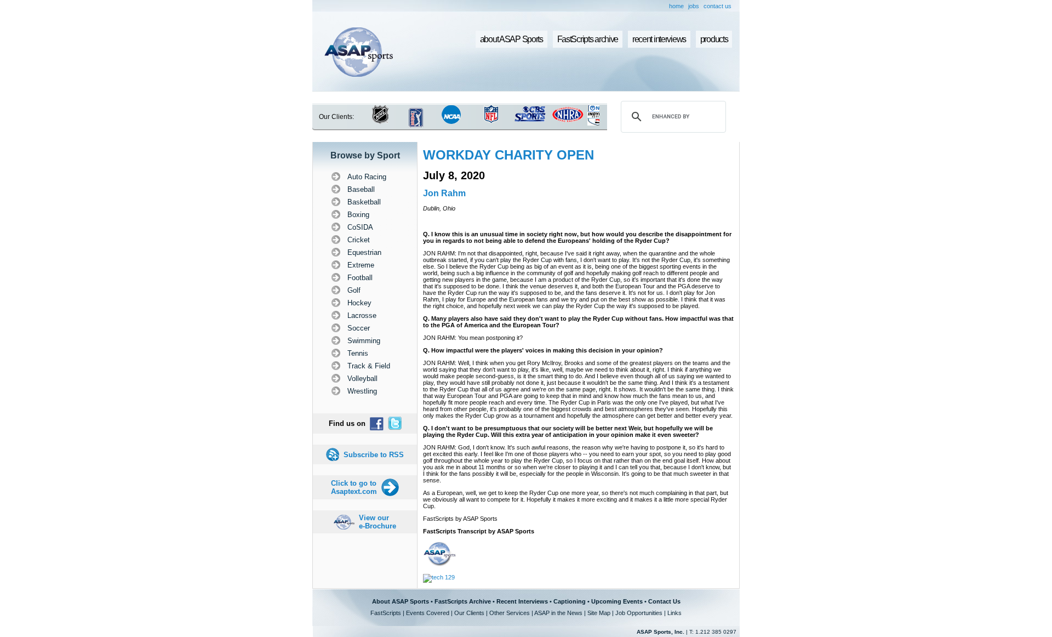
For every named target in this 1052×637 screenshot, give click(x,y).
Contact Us (664, 601)
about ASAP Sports (511, 39)
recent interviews (659, 39)
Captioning (569, 601)
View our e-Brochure (377, 522)
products (714, 39)
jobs (693, 6)
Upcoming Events (617, 601)
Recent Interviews (522, 601)
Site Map (598, 613)
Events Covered (427, 613)
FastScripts (385, 613)
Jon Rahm (444, 193)
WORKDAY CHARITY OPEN (508, 154)
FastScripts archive (588, 39)
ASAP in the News (558, 613)
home (676, 6)
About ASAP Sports (400, 601)
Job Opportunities (638, 613)
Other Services (509, 613)
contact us (717, 6)
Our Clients (469, 613)
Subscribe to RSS (374, 455)
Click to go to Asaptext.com (354, 487)
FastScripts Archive (462, 601)
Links (674, 613)
